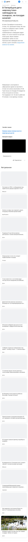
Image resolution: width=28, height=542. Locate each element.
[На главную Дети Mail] (8, 1)
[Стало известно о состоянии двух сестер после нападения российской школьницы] (14, 274)
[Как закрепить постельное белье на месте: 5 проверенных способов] (14, 503)
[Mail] (5, 1)
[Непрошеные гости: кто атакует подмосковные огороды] (14, 251)
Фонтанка (13, 5)
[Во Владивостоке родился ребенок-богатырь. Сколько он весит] (14, 389)
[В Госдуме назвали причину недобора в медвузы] (14, 435)
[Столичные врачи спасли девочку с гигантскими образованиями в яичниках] (14, 366)
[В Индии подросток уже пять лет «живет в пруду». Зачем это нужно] (14, 526)
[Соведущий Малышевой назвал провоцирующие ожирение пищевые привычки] (14, 480)
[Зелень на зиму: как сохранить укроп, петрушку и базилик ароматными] (14, 205)
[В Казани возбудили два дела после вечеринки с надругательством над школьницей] (14, 320)
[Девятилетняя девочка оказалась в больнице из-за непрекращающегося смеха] (14, 297)
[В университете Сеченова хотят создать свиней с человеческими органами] (14, 457)
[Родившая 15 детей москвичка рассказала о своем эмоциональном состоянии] (14, 228)
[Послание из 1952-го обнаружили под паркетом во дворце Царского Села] (14, 182)
